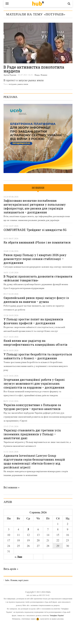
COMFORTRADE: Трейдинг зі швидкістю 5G (35, 230)
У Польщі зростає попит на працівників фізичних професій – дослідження (33, 321)
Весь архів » (11, 569)
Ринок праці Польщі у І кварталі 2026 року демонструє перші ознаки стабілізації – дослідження (35, 259)
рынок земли (22, 84)
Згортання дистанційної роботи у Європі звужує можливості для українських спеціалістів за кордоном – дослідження (34, 383)
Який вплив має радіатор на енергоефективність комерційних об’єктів (35, 342)
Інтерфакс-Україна (56, 615)
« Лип (18, 557)
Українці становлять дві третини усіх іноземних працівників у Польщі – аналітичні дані (32, 434)
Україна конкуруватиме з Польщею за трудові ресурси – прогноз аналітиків (32, 407)
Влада (37, 74)
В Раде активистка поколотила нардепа (34, 68)
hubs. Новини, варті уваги (38, 3)
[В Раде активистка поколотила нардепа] (38, 43)
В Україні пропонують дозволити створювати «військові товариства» (38, 278)
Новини (44, 74)
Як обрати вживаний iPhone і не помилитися (37, 242)
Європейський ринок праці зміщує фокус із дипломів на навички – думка (36, 300)
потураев (12, 84)
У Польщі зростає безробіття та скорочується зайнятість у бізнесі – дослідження (38, 356)
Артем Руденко (10, 74)
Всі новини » (11, 487)
